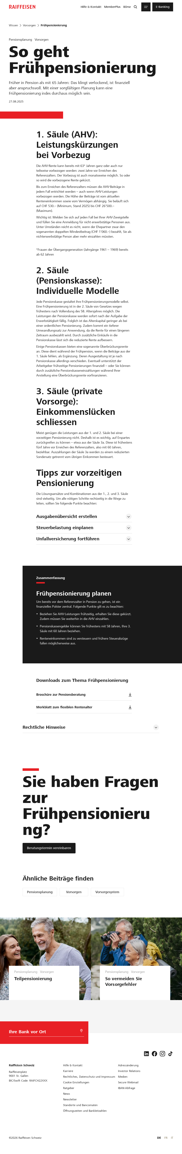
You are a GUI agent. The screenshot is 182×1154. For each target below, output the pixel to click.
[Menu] (146, 6)
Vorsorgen (74, 892)
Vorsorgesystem (107, 892)
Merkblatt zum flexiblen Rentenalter (64, 707)
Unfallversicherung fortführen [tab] (67, 538)
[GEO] (81, 1031)
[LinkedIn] (146, 1053)
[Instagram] (162, 1053)
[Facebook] (154, 1053)
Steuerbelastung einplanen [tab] (64, 527)
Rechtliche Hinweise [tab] (44, 727)
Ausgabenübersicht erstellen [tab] (66, 516)
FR (165, 1137)
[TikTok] (170, 1053)
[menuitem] (91, 6)
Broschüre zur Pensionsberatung (60, 694)
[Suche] (135, 6)
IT (172, 1137)
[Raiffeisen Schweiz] (22, 7)
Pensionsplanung (40, 892)
